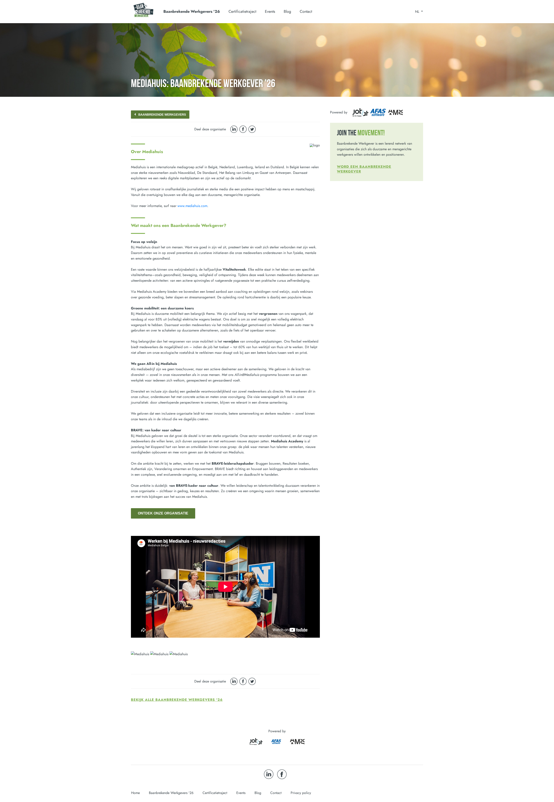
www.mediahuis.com (192, 205)
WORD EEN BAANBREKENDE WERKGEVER (364, 169)
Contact (306, 11)
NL (417, 12)
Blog (287, 11)
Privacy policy (301, 792)
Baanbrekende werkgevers (162, 114)
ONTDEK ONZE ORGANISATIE (163, 513)
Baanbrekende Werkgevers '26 (171, 792)
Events (270, 11)
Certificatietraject (215, 792)
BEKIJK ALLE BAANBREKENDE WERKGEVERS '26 (177, 699)
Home (135, 792)
